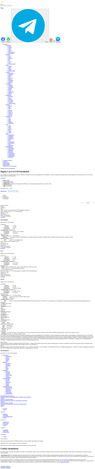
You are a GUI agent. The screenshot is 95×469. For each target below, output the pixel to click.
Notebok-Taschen (12, 63)
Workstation (10, 80)
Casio (9, 125)
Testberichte (3, 178)
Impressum (5, 414)
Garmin (9, 131)
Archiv (4, 425)
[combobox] (6, 5)
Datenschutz (5, 415)
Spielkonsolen (8, 95)
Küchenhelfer (11, 148)
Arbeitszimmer (11, 141)
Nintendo (10, 98)
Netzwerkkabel (6, 165)
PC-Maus (8, 379)
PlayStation (10, 96)
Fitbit (9, 127)
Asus (9, 55)
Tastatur (7, 384)
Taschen (7, 376)
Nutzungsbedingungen (7, 416)
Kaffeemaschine (11, 155)
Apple (9, 56)
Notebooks (8, 54)
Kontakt (4, 436)
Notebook (8, 371)
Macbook (8, 372)
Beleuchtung (10, 145)
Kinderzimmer (11, 143)
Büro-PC (10, 75)
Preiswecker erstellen (14, 191)
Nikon (9, 119)
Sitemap (4, 417)
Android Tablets (11, 70)
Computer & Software (7, 160)
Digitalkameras (9, 116)
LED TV (10, 111)
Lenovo (9, 61)
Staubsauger (10, 152)
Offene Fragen (6, 432)
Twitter (4, 409)
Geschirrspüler (11, 154)
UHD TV (10, 114)
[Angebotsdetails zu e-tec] (4, 242)
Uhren (7, 124)
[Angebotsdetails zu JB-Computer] (7, 211)
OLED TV (10, 112)
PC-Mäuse (10, 86)
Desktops (5, 362)
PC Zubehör (8, 83)
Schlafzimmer (11, 138)
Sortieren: (82, 202)
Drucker (10, 89)
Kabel (9, 94)
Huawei (10, 51)
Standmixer (10, 150)
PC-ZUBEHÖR (6, 378)
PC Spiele (10, 102)
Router (9, 90)
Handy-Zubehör (11, 52)
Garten (9, 144)
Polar (9, 130)
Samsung (10, 47)
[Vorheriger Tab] (1, 193)
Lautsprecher (11, 91)
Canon (9, 118)
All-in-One (10, 77)
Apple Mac (10, 81)
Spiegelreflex (11, 123)
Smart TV (10, 115)
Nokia (9, 48)
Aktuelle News (6, 422)
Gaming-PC (10, 74)
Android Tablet (9, 375)
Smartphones (8, 45)
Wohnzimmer (11, 134)
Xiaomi (9, 50)
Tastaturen (10, 84)
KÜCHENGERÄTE (7, 386)
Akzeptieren (3, 466)
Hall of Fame (5, 423)
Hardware (5, 161)
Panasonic (10, 110)
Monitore (10, 88)
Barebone (10, 82)
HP (9, 60)
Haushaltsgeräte (9, 146)
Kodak (9, 121)
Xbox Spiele (10, 101)
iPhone (9, 46)
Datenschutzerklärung (64, 462)
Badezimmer (10, 136)
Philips (9, 108)
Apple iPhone (8, 356)
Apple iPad (8, 373)
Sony (9, 107)
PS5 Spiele (10, 100)
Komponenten (6, 162)
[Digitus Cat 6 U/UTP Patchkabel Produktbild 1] (8, 168)
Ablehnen (8, 466)
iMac (9, 76)
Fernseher (8, 104)
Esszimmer (10, 137)
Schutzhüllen (11, 53)
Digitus (8, 180)
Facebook (5, 408)
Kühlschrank (11, 147)
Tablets (7, 65)
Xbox (9, 97)
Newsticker (5, 424)
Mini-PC (10, 79)
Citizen (9, 132)
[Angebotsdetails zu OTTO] (5, 271)
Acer (9, 62)
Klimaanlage (10, 157)
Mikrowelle (10, 151)
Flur (9, 140)
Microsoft (10, 58)
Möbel (7, 133)
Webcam (7, 383)
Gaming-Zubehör (11, 103)
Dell (9, 59)
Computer (8, 72)
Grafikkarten (10, 87)
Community (5, 429)
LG (9, 109)
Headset (7, 385)
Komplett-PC (11, 73)
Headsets (10, 93)
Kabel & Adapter (6, 163)
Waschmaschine (11, 153)
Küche (9, 139)
